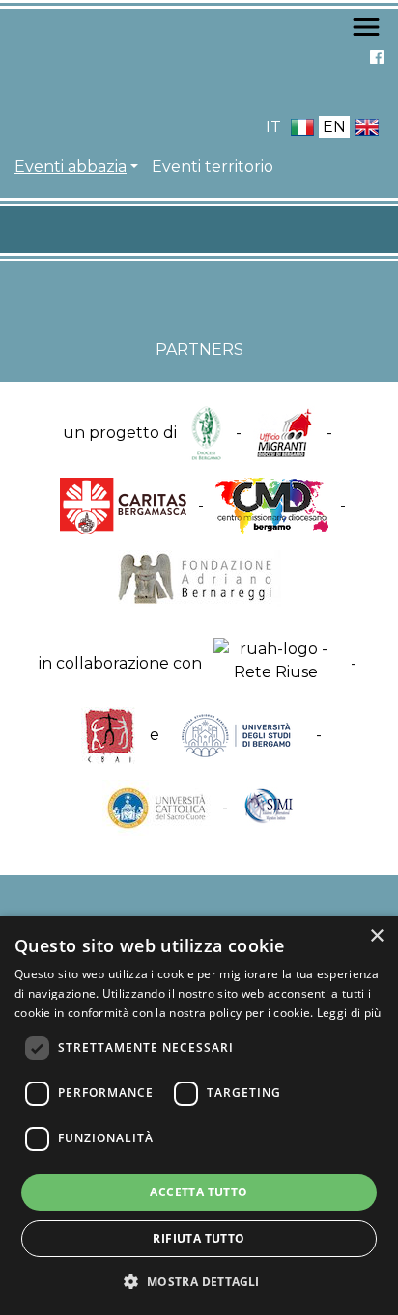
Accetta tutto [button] (198, 1192)
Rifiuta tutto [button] (198, 1238)
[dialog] (199, 1115)
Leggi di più (349, 1012)
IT (273, 127)
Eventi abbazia (70, 166)
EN (334, 127)
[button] (198, 1281)
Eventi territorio (212, 166)
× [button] (376, 936)
